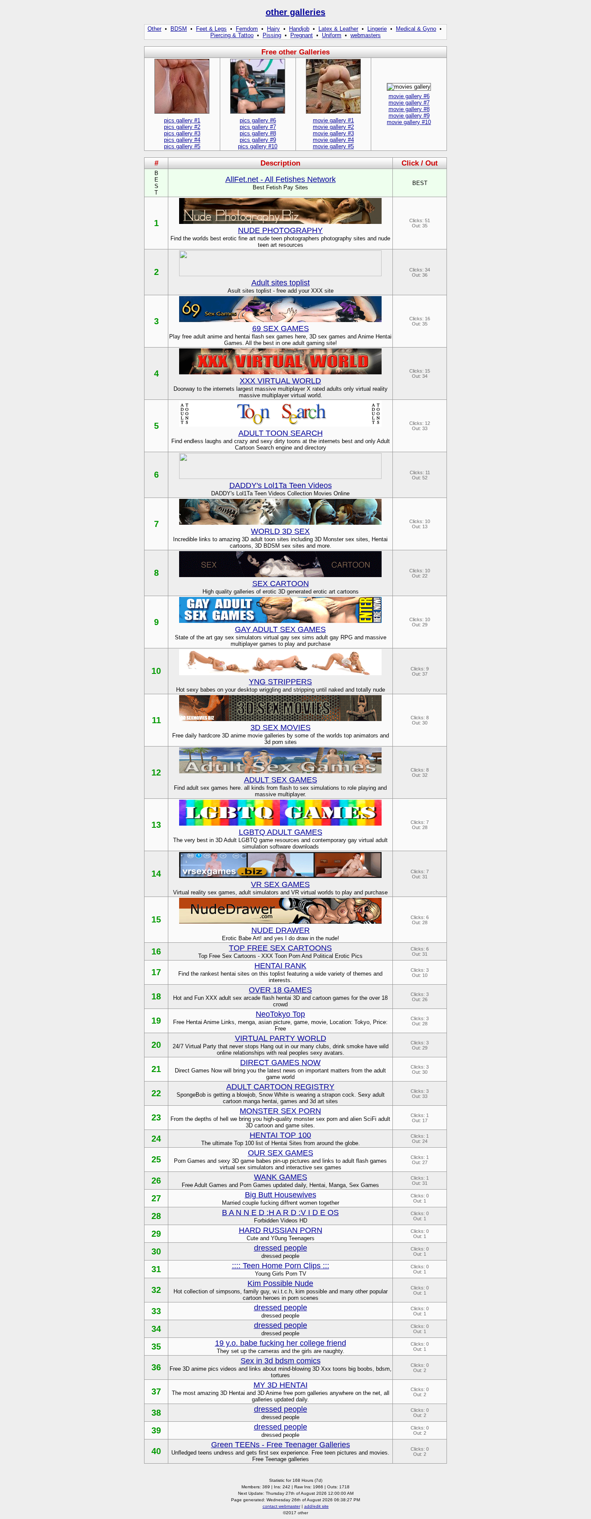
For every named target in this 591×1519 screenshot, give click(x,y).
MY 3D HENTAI (281, 1385)
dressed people (280, 1248)
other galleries (295, 12)
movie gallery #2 (333, 127)
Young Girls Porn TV (280, 1273)
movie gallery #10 (409, 122)
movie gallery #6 (409, 96)
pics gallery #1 (182, 120)
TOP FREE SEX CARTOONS (280, 948)
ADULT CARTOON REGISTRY (280, 1086)
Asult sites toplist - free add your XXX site (281, 290)
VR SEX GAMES (280, 884)
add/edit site (316, 1506)
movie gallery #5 (333, 146)
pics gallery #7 (258, 127)
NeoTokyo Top (280, 1014)
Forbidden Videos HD (280, 1220)
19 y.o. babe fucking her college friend (280, 1343)
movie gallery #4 (333, 140)
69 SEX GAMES (280, 328)
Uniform (331, 35)
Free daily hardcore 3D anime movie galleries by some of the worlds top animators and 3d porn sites (280, 738)
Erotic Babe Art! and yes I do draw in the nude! (280, 938)
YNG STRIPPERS (280, 681)
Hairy (273, 29)
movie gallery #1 (333, 120)
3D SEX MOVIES (281, 727)
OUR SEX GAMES (280, 1153)
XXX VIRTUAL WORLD (280, 381)
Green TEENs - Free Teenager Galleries (280, 1444)
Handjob (299, 29)
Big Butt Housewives (280, 1194)
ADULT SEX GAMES (280, 779)
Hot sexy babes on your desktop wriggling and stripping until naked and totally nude (280, 689)
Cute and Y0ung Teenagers (281, 1238)
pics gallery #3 (182, 133)
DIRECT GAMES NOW (280, 1062)
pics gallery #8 (258, 133)
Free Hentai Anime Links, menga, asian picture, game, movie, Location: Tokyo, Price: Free (280, 1025)
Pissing (272, 35)
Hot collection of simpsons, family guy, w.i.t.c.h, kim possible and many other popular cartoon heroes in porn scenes (280, 1294)
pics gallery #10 (257, 146)
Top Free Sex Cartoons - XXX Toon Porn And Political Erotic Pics (280, 956)
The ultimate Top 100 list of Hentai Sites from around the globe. (280, 1143)
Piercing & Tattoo (232, 35)
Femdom (247, 29)
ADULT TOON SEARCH (280, 433)
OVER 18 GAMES (280, 990)
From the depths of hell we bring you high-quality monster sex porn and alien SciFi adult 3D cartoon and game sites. (280, 1122)
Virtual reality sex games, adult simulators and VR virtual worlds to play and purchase (280, 892)
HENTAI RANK (280, 965)
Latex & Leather (338, 29)
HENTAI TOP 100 (280, 1135)
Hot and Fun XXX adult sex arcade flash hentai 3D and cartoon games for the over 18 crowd (280, 1001)
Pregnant (301, 35)
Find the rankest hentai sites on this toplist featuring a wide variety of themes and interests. (280, 976)
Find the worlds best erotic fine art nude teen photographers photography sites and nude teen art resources (280, 241)
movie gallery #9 (409, 115)
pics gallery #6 (258, 120)
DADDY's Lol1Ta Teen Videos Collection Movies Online (280, 493)
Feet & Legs (211, 29)
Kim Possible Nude (280, 1283)
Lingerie (377, 29)
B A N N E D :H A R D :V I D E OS (280, 1212)
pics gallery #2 (182, 127)
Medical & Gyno (416, 29)
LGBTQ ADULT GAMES (280, 832)
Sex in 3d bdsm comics (281, 1360)
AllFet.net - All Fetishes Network (280, 179)
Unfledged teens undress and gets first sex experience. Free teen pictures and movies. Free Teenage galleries (280, 1455)
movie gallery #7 (409, 102)
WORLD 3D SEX (280, 531)
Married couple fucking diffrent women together (280, 1203)
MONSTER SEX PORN (280, 1111)
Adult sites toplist (280, 282)
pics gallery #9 (258, 140)
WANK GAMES (280, 1177)
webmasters (365, 35)
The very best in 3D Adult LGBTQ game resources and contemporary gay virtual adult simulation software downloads (280, 843)
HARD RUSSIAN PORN (280, 1230)
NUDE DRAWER (280, 930)
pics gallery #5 (182, 146)
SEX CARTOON (280, 583)
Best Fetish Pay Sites (280, 187)
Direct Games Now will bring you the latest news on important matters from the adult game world (280, 1073)
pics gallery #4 (182, 140)
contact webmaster (281, 1506)
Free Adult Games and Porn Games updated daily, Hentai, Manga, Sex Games (280, 1185)
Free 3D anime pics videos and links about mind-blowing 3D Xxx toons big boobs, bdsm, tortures (281, 1372)
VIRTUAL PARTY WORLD (280, 1038)
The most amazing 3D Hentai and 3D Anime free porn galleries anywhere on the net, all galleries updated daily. (280, 1396)
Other (154, 29)
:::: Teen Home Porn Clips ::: (280, 1265)
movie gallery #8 (409, 109)
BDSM (178, 29)
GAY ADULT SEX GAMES (280, 629)
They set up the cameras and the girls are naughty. (280, 1351)
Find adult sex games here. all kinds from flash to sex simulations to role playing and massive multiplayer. (280, 791)
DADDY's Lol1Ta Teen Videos (280, 485)
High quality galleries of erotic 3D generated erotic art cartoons (280, 591)
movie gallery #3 (333, 133)
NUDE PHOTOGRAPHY (280, 230)
